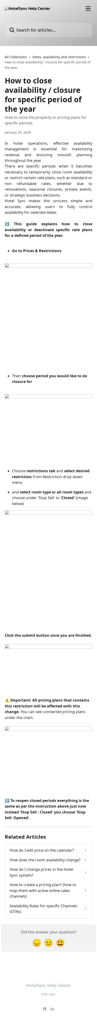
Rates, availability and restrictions (59, 57)
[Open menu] (88, 8)
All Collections (16, 57)
